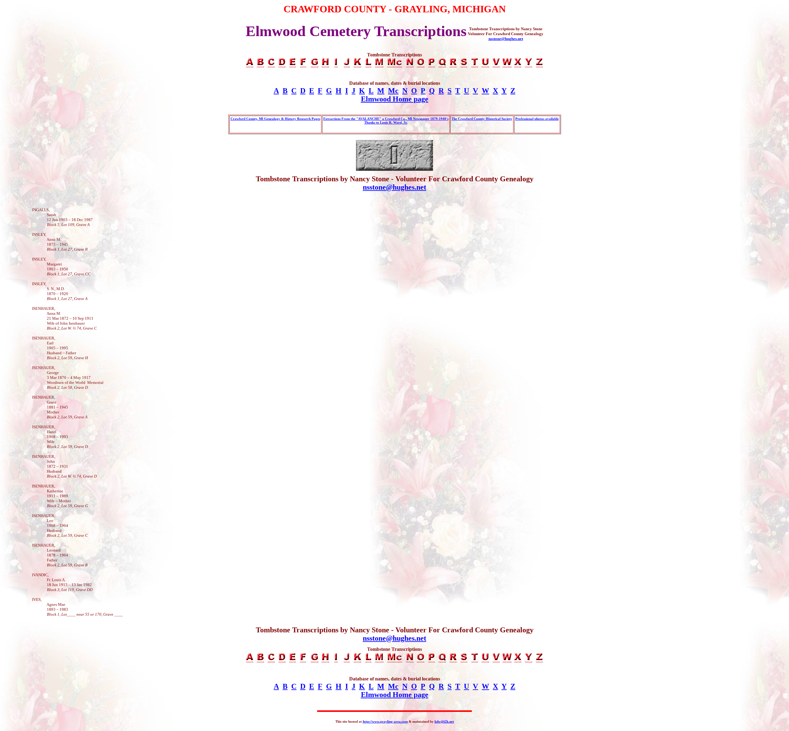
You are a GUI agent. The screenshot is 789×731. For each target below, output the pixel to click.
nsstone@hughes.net (506, 38)
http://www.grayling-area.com (385, 721)
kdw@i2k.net (444, 721)
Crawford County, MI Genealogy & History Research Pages (275, 119)
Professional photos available (537, 119)
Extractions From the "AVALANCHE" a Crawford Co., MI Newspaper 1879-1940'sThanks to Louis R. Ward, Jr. (385, 120)
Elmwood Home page (394, 99)
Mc (393, 91)
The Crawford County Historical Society (482, 119)
